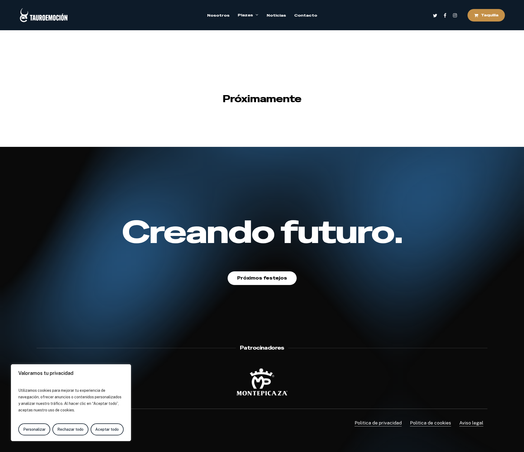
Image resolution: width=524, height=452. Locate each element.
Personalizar (34, 429)
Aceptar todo (107, 429)
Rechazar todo (70, 429)
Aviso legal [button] (471, 423)
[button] (262, 278)
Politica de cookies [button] (430, 423)
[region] (71, 402)
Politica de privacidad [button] (378, 423)
